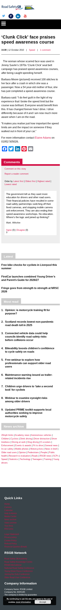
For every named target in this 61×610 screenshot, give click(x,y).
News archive (10, 519)
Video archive (10, 523)
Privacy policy (10, 537)
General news (51, 445)
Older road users (9, 452)
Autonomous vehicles (41, 435)
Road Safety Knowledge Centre (18, 562)
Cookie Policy (10, 540)
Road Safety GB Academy (15, 559)
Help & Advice (10, 513)
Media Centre (10, 516)
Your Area (8, 526)
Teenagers (37, 459)
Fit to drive (38, 445)
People (44, 452)
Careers (8, 507)
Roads (35, 456)
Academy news (22, 435)
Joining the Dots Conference (17, 574)
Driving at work (19, 442)
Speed (32, 50)
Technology (25, 459)
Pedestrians (33, 452)
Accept (42, 601)
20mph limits (7, 435)
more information (23, 602)
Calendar (8, 510)
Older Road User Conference (17, 577)
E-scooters (46, 442)
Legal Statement (11, 534)
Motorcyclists (36, 449)
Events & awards (23, 445)
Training (47, 459)
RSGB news (45, 456)
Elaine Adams (43, 137)
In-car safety (7, 449)
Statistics (13, 459)
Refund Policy (10, 543)
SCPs (56, 456)
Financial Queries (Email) (15, 547)
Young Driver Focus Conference (18, 571)
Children (5, 438)
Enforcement (7, 445)
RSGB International (12, 565)
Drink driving (26, 438)
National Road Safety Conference (19, 568)
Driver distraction (42, 438)
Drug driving (33, 442)
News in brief (51, 449)
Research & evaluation (19, 456)
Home (7, 504)
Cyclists (14, 438)
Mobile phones (22, 449)
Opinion (22, 452)
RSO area (8, 529)
